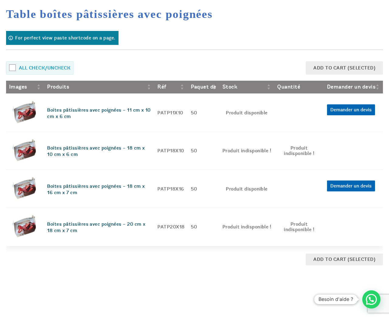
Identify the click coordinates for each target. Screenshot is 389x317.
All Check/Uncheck (45, 68)
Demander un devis (351, 110)
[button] (371, 299)
